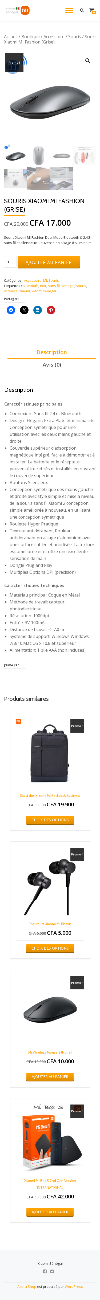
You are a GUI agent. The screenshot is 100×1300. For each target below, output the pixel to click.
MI (45, 280)
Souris (74, 37)
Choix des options (50, 819)
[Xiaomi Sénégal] (18, 10)
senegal (67, 285)
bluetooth (30, 285)
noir (43, 285)
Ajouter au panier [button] (50, 1076)
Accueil (11, 37)
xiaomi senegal (43, 291)
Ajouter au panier (49, 262)
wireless (11, 291)
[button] (88, 61)
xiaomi (24, 291)
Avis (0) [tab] (52, 364)
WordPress (74, 1286)
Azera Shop (26, 1286)
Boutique (30, 37)
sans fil (54, 285)
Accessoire (54, 37)
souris (81, 285)
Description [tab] (52, 352)
